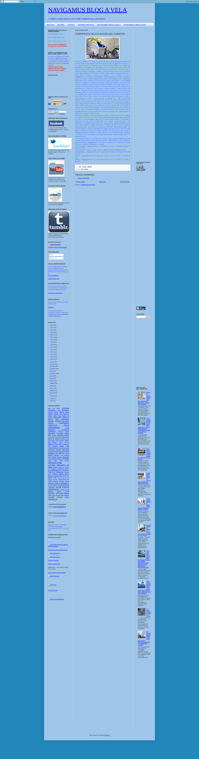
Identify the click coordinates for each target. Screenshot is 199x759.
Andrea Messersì (55, 244)
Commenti (54, 258)
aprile (51, 386)
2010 (51, 364)
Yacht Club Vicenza (54, 495)
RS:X (49, 474)
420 (49, 408)
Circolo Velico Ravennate (54, 437)
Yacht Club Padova (62, 493)
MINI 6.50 (52, 467)
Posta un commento (83, 178)
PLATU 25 (51, 472)
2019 (51, 342)
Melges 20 (56, 470)
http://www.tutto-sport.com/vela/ (57, 572)
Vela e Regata (84, 169)
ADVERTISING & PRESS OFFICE (135, 24)
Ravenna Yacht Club (55, 476)
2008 (51, 398)
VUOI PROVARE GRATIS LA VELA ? (109, 24)
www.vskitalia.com (53, 278)
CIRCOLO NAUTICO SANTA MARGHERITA (58, 422)
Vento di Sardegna (61, 483)
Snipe (67, 479)
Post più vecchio (125, 181)
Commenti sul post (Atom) (88, 185)
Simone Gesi (62, 479)
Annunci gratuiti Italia (54, 564)
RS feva (66, 472)
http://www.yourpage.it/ (54, 537)
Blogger (107, 735)
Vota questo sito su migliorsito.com (58, 550)
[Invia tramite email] (83, 167)
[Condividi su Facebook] (89, 167)
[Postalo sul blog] (85, 167)
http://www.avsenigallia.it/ (55, 293)
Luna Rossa (64, 460)
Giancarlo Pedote (53, 451)
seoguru (60, 526)
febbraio (52, 390)
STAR (54, 477)
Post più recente (80, 181)
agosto (52, 376)
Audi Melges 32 (63, 416)
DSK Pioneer (60, 440)
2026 (51, 325)
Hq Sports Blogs (52, 590)
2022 (51, 335)
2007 (51, 401)
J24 (56, 453)
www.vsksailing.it (53, 275)
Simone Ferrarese (53, 479)
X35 (51, 485)
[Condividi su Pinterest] (91, 167)
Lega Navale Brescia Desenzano (58, 457)
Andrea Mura (64, 412)
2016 (51, 349)
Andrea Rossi (53, 414)
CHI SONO (60, 24)
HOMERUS (51, 453)
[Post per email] (79, 166)
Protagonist (59, 472)
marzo (51, 388)
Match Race (61, 468)
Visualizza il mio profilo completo (57, 247)
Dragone (55, 444)
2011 (51, 361)
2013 (51, 357)
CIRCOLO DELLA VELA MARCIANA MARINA (58, 419)
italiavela (50, 307)
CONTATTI (71, 24)
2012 (51, 359)
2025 (51, 327)
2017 (51, 347)
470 (54, 408)
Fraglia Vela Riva (62, 449)
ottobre (52, 371)
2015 (51, 352)
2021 (51, 337)
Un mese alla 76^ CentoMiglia (148, 612)
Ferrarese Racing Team (55, 448)
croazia (67, 497)
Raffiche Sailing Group (60, 474)
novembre (53, 368)
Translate (62, 113)
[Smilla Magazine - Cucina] (53, 576)
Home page (50, 24)
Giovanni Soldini (63, 451)
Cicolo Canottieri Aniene (60, 435)
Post (52, 255)
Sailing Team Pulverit (63, 477)
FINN (67, 446)
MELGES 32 (63, 465)
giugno (52, 381)
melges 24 (53, 499)
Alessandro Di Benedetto (58, 410)
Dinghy (50, 444)
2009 (51, 396)
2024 (51, 330)
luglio (51, 378)
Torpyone (55, 481)
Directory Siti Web (53, 560)
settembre (53, 373)
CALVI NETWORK (54, 417)
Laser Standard (64, 455)
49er (58, 408)
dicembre (52, 366)
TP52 (50, 481)
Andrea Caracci (53, 412)
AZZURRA (65, 408)
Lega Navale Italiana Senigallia (58, 459)
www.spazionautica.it (59, 507)
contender (59, 497)
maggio (52, 383)
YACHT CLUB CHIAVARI (61, 485)
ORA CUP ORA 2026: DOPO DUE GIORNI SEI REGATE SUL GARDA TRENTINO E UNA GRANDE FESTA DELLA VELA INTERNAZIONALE (144, 559)
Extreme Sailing (58, 446)
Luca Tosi (52, 460)
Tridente (61, 481)
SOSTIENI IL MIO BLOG (86, 24)
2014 (51, 354)
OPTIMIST (65, 470)
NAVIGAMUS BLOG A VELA (87, 10)
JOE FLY (62, 453)
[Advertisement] (142, 61)
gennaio (52, 393)
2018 (51, 344)
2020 (51, 340)
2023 (51, 332)
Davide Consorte (64, 442)
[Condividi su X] (87, 167)
